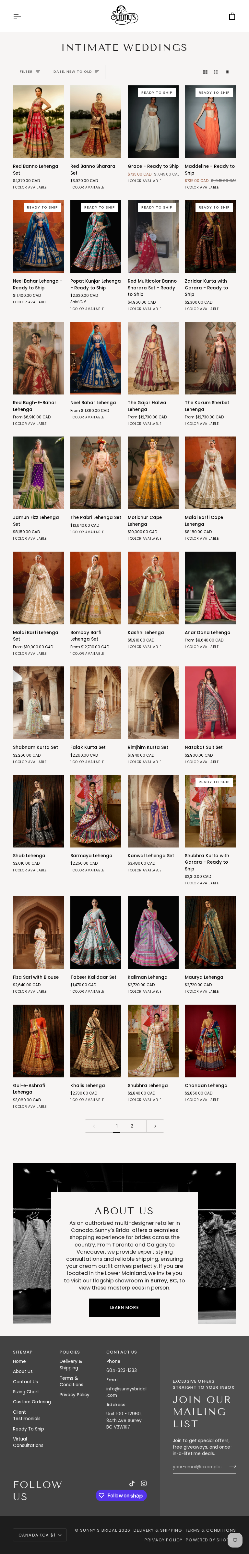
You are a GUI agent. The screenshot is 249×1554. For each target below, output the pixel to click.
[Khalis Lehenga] (96, 1041)
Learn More (124, 1307)
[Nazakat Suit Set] (210, 702)
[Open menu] (22, 16)
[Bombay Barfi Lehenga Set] (96, 588)
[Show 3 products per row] (216, 72)
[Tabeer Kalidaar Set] (96, 932)
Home (19, 1361)
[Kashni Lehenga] (153, 588)
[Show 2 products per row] (205, 72)
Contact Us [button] (121, 1352)
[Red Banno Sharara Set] (96, 121)
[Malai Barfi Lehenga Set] (38, 588)
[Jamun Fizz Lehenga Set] (38, 473)
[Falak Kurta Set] (96, 702)
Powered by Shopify (211, 1540)
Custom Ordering (32, 1402)
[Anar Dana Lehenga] (210, 588)
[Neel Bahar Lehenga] (96, 358)
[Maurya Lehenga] (210, 932)
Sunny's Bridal (98, 1530)
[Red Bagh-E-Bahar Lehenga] (38, 358)
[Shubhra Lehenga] (153, 1041)
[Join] (230, 1466)
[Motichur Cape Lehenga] (153, 473)
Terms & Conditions (71, 1381)
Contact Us (25, 1382)
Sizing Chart (26, 1392)
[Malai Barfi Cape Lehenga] (210, 473)
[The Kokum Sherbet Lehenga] (210, 358)
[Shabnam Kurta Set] (38, 702)
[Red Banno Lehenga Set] (38, 121)
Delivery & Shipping (71, 1364)
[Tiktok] (132, 1483)
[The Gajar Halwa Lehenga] (153, 358)
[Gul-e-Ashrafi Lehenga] (38, 1041)
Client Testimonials (27, 1415)
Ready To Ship (28, 1429)
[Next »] (155, 1126)
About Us (23, 1371)
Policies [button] (70, 1352)
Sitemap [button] (23, 1352)
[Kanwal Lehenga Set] (153, 811)
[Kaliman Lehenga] (153, 932)
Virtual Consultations (28, 1442)
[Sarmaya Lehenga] (96, 811)
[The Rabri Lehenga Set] (96, 473)
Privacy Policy (74, 1395)
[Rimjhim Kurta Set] (153, 702)
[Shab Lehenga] (38, 811)
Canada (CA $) (36, 1535)
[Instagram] (144, 1483)
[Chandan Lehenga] (210, 1041)
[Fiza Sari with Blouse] (38, 932)
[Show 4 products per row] (228, 72)
